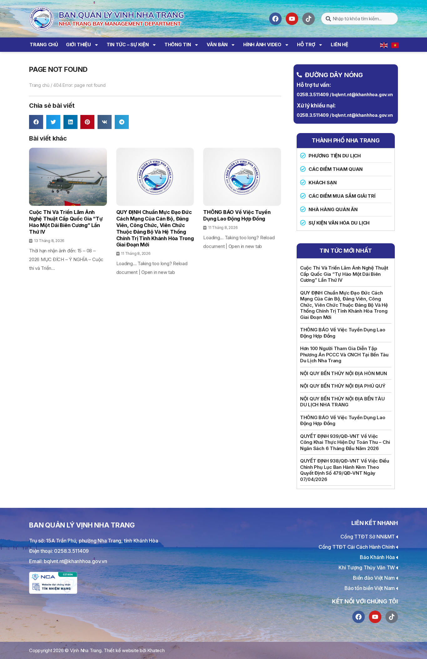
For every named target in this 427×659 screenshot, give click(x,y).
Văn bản (217, 44)
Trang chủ (44, 44)
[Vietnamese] (395, 45)
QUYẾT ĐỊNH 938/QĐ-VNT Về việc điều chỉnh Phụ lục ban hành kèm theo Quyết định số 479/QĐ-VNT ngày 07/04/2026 (344, 470)
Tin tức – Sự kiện (128, 44)
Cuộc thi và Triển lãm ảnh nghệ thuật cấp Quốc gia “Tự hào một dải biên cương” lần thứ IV (344, 274)
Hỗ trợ (306, 44)
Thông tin (177, 44)
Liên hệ (339, 44)
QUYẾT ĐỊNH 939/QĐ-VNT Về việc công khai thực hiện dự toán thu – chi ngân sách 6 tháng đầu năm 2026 (345, 442)
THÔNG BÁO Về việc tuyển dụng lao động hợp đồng (342, 333)
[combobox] (359, 18)
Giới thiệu (78, 44)
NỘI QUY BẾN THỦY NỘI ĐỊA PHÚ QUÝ (342, 386)
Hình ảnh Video (262, 44)
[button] (36, 122)
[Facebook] (275, 18)
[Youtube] (292, 18)
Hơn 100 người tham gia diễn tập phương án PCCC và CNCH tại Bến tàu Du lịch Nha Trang (344, 354)
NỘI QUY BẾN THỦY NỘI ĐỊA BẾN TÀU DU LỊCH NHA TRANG (342, 402)
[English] (384, 45)
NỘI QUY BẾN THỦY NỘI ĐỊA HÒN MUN (343, 373)
